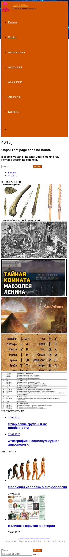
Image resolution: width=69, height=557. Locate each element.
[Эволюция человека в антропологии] (38, 469)
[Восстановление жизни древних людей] (34, 240)
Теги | (39, 541)
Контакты (13, 111)
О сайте (12, 37)
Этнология (14, 96)
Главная (12, 22)
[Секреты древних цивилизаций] (34, 315)
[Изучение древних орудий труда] (34, 203)
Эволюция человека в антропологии (37, 487)
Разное (61, 541)
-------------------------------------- (34, 538)
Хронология (15, 81)
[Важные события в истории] (34, 390)
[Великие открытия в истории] (38, 508)
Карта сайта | (11, 541)
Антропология (16, 52)
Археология (15, 67)
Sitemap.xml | (50, 541)
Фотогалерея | (27, 541)
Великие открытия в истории (31, 526)
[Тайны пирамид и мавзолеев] (34, 278)
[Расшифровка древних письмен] (34, 353)
